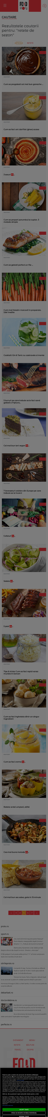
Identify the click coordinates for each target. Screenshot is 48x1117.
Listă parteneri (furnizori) (7, 1105)
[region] (24, 1092)
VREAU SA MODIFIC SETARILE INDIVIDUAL (24, 1113)
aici (19, 1087)
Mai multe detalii (20, 1080)
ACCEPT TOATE (24, 1109)
